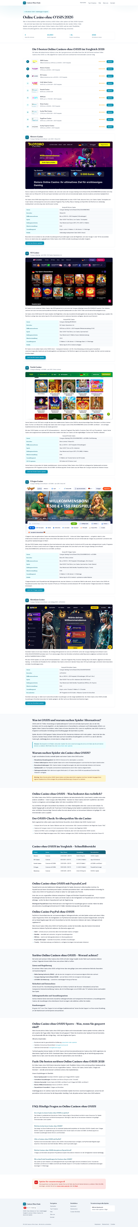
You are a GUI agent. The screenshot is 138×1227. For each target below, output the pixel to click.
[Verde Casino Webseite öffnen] (69, 396)
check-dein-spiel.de (63, 1186)
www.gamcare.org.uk (55, 1047)
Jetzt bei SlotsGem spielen (35, 703)
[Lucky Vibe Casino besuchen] (34, 112)
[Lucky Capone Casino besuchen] (34, 127)
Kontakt (112, 3)
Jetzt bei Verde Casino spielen (36, 471)
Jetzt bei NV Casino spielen (35, 357)
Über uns (105, 3)
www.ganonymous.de (62, 1045)
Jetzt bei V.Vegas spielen (34, 590)
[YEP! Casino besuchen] (34, 61)
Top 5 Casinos (92, 3)
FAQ (100, 3)
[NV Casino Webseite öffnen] (69, 282)
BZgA (76, 1186)
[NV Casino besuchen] (34, 76)
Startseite (83, 2)
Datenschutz (74, 1209)
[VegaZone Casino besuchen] (34, 119)
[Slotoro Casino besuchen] (34, 69)
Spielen (110, 61)
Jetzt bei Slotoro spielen (34, 243)
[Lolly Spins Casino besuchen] (34, 83)
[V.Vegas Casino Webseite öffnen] (69, 510)
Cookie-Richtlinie (75, 1212)
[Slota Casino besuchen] (34, 105)
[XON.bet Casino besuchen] (34, 98)
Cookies (113, 1224)
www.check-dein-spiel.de (65, 746)
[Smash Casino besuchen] (34, 90)
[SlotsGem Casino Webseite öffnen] (69, 627)
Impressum (73, 1206)
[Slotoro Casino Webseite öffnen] (69, 165)
